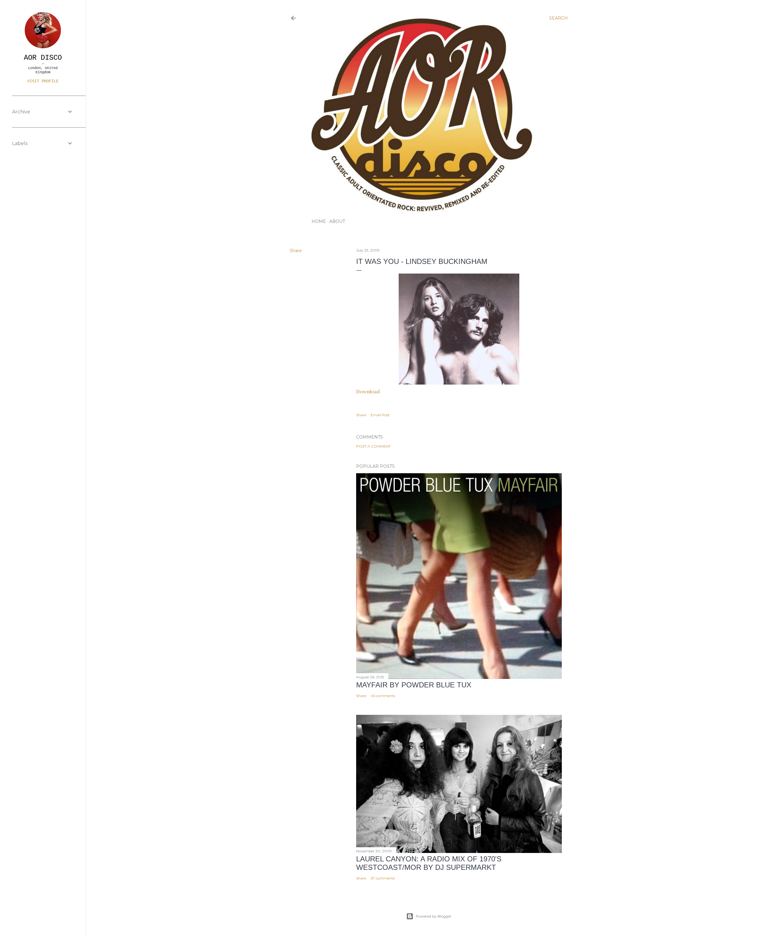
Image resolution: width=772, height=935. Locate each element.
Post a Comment (373, 446)
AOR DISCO (43, 58)
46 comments (383, 695)
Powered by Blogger (433, 916)
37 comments (383, 878)
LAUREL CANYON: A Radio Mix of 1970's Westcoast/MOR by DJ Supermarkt (428, 863)
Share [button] (296, 250)
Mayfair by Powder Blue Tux (413, 685)
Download (368, 391)
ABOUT (337, 221)
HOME (319, 221)
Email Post (380, 415)
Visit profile (43, 81)
